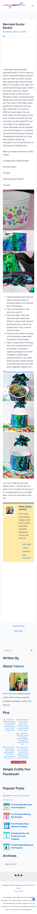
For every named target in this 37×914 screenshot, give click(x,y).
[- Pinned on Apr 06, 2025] (9, 735)
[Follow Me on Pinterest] (18, 762)
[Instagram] (18, 875)
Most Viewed (6, 799)
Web (28, 544)
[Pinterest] (21, 875)
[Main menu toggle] (32, 6)
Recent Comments (15, 795)
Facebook (26, 551)
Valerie (18, 666)
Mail (24, 544)
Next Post (18, 631)
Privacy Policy (18, 891)
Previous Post (18, 626)
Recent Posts (6, 795)
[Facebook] (15, 875)
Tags (11, 799)
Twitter (25, 548)
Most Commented (25, 795)
